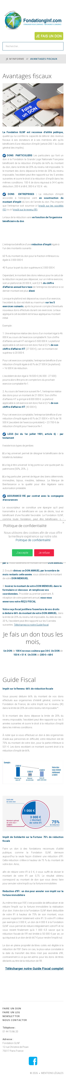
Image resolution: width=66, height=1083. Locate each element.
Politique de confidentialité (33, 540)
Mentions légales (52, 1073)
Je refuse (44, 552)
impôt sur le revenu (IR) (25, 209)
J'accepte (22, 552)
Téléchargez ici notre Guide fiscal (31, 624)
